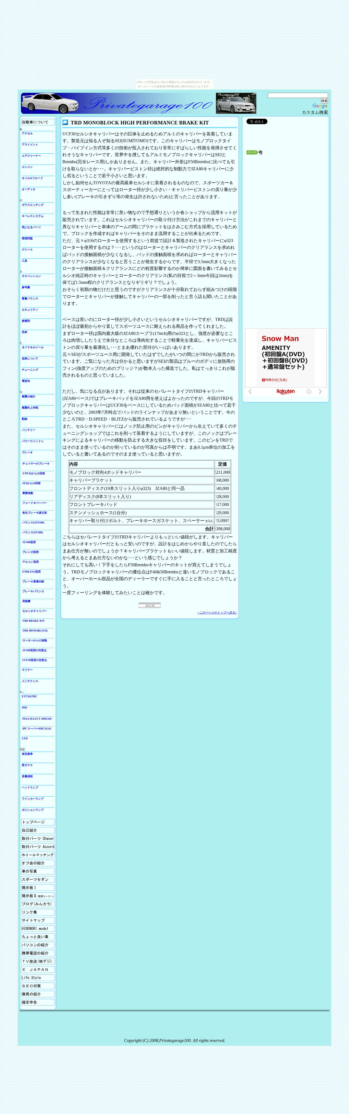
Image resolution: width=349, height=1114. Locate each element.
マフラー (27, 669)
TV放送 (25, 959)
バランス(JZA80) (32, 532)
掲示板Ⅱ (26, 894)
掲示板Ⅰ (26, 886)
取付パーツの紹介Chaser (35, 837)
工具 (24, 260)
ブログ (25, 902)
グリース (27, 249)
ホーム (25, 820)
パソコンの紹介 (30, 943)
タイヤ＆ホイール (33, 347)
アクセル (27, 133)
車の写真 (26, 869)
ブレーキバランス (33, 591)
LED (25, 738)
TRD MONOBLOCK (35, 630)
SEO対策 (26, 984)
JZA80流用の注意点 (34, 650)
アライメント (30, 144)
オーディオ (28, 189)
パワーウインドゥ (33, 441)
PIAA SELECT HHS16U (37, 718)
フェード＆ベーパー (34, 502)
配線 (24, 418)
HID (24, 707)
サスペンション (31, 276)
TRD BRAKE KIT (33, 620)
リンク (25, 910)
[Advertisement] (286, 217)
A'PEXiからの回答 (33, 473)
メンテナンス (30, 681)
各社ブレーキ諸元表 (34, 512)
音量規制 (27, 776)
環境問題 (27, 238)
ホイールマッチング (33, 853)
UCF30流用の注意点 (34, 660)
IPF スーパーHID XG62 (36, 728)
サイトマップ (29, 919)
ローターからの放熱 (34, 640)
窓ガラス (27, 765)
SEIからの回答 (31, 483)
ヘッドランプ (30, 787)
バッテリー (28, 429)
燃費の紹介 (28, 396)
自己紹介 (26, 828)
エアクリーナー (31, 155)
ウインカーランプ (33, 798)
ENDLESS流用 (31, 571)
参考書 (26, 287)
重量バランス (30, 298)
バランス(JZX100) (33, 522)
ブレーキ (27, 452)
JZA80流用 (29, 542)
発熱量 (26, 601)
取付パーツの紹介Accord (35, 845)
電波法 (26, 380)
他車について (30, 358)
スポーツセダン (30, 878)
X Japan (25, 968)
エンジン (27, 166)
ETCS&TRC (29, 696)
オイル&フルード (32, 178)
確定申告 (26, 1000)
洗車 (24, 331)
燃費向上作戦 (30, 407)
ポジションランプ (33, 809)
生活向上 (26, 976)
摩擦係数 (27, 493)
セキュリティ (30, 309)
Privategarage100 (118, 103)
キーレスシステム (33, 216)
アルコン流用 (30, 561)
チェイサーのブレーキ (36, 463)
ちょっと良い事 (30, 935)
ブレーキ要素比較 (33, 581)
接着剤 (26, 320)
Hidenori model (29, 927)
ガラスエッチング (33, 204)
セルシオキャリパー (34, 610)
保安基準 (27, 753)
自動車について (30, 120)
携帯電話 (26, 951)
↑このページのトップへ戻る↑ (217, 612)
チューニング (30, 369)
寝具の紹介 (28, 992)
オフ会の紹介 (29, 861)
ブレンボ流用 (30, 551)
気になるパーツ (31, 227)
